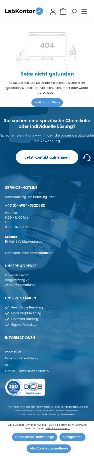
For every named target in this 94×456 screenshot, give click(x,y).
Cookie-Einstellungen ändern (27, 371)
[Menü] (84, 11)
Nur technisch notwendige (34, 437)
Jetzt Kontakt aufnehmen (47, 157)
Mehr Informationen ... (58, 428)
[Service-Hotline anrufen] (87, 158)
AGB (8, 365)
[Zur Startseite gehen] (26, 11)
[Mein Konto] (53, 11)
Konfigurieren (72, 437)
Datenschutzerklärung (21, 358)
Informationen (20, 338)
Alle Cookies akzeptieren (49, 448)
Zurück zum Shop (47, 102)
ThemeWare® (68, 414)
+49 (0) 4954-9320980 (25, 206)
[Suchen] (74, 11)
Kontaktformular (41, 253)
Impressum (13, 352)
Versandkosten (69, 407)
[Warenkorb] (63, 11)
